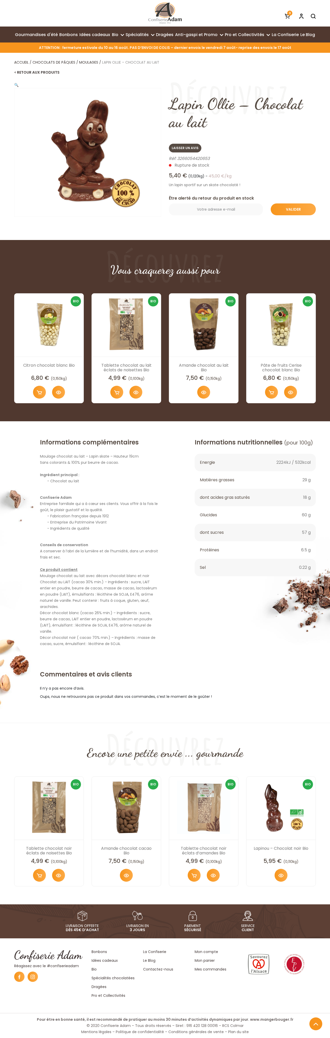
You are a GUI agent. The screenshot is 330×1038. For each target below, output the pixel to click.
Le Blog (307, 35)
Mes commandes (210, 969)
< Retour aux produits (37, 72)
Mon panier (205, 960)
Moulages (88, 62)
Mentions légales (96, 1031)
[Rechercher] (313, 16)
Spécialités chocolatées (113, 978)
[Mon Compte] (301, 16)
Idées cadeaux (94, 35)
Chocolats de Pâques (53, 62)
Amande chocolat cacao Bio (126, 850)
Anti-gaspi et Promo (196, 35)
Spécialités (137, 35)
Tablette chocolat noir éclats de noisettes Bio (49, 850)
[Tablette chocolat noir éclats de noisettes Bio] (49, 807)
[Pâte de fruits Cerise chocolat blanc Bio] (281, 324)
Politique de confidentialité (140, 1031)
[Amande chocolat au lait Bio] (203, 324)
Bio (115, 35)
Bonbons (68, 35)
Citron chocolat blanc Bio (49, 365)
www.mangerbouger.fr (271, 1019)
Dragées (165, 35)
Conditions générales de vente (196, 1031)
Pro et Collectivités (244, 35)
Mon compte (206, 951)
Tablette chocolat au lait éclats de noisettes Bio (126, 367)
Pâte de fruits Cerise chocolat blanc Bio (281, 367)
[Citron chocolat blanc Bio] (49, 324)
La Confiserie (285, 35)
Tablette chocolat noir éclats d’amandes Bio (204, 850)
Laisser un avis (185, 148)
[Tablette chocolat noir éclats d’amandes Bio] (203, 807)
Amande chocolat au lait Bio (204, 367)
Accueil (21, 62)
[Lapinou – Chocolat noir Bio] (281, 807)
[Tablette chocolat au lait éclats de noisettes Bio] (126, 324)
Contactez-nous (158, 969)
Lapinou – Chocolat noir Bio (281, 848)
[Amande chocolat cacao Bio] (126, 807)
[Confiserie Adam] (165, 13)
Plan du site (238, 1031)
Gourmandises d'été (36, 35)
